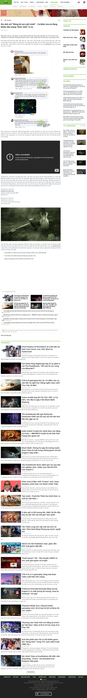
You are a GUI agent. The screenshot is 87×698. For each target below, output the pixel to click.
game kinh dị (8, 330)
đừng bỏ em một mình (7, 331)
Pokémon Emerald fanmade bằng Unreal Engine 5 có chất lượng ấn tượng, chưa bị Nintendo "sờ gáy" (40, 591)
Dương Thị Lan (4, 30)
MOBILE (15, 6)
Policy (47, 691)
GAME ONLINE (23, 6)
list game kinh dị (54, 330)
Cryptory (52, 6)
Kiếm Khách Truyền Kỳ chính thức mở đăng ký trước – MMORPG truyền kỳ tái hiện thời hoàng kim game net (41, 433)
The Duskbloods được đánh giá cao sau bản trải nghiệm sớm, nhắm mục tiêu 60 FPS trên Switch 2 (41, 467)
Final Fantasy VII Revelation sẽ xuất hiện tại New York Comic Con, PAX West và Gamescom (21, 298)
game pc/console (33, 330)
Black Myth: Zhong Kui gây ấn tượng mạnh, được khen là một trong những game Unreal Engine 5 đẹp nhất (41, 450)
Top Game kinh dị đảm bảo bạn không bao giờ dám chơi (20, 255)
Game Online (72, 677)
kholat (39, 330)
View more (31, 672)
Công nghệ (40, 2)
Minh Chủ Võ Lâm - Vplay (70, 37)
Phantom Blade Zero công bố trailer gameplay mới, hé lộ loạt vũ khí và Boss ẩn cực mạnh (40, 608)
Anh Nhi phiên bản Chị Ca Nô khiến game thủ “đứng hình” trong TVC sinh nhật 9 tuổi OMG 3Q (40, 641)
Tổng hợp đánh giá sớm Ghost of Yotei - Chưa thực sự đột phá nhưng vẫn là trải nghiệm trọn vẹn (69, 143)
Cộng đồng (54, 2)
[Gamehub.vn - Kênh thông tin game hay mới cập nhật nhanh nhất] (6, 2)
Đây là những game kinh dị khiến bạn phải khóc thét (19, 258)
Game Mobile (62, 677)
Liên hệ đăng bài (44, 694)
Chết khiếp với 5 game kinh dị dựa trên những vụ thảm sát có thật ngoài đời (25, 252)
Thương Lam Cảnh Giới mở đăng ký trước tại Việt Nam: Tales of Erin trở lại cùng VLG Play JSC (40, 624)
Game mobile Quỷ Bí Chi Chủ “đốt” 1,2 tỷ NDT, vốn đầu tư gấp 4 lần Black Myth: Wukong (50, 306)
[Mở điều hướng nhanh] (59, 20)
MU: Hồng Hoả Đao (68, 52)
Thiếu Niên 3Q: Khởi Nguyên (71, 30)
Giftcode (15, 677)
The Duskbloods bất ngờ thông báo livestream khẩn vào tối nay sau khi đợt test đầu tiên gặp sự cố (41, 416)
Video (32, 2)
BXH (46, 2)
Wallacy (60, 6)
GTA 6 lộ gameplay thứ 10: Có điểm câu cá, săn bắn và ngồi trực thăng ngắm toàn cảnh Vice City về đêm (21, 306)
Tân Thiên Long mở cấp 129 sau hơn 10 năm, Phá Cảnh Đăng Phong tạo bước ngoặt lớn (41, 529)
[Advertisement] (30, 275)
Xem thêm (83, 125)
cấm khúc (14, 331)
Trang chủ (7, 677)
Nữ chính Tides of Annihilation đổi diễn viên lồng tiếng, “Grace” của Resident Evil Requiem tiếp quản (41, 658)
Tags (3, 330)
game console (19, 330)
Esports (80, 677)
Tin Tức (16, 2)
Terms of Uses (41, 691)
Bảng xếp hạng (25, 677)
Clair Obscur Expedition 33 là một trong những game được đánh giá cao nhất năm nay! (69, 154)
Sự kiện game (42, 677)
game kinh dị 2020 (45, 330)
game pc (13, 330)
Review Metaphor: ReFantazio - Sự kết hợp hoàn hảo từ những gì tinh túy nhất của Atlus (69, 173)
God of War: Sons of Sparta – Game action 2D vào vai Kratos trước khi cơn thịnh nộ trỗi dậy (69, 133)
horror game (26, 330)
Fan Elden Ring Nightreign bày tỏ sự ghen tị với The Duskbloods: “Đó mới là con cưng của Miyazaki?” (50, 298)
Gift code (24, 2)
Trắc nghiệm (64, 2)
